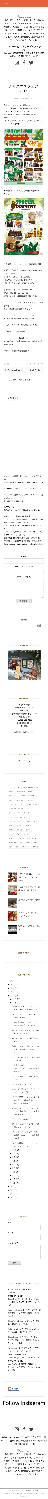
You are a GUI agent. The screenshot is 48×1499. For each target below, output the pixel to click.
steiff (11, 800)
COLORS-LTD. (13, 1292)
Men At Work (13, 1364)
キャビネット (33, 804)
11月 (14, 1002)
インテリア (30, 800)
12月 (14, 999)
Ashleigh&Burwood (30, 787)
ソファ (11, 817)
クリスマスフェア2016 (21, 1084)
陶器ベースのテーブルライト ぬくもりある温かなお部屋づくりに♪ (25, 1049)
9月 (13, 1153)
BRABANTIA (21, 791)
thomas (20, 800)
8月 (13, 1157)
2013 (12, 1193)
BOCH (11, 791)
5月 (13, 1168)
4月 (13, 1171)
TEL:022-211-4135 (33, 488)
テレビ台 (20, 830)
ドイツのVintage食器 (21, 1119)
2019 (12, 984)
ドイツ (28, 830)
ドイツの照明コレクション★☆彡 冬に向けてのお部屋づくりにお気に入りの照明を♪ (26, 1100)
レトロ (34, 838)
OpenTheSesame (15, 1310)
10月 (14, 1149)
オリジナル (12, 804)
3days (10, 1299)
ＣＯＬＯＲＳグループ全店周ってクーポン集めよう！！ (29, 890)
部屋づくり (25, 847)
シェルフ (29, 808)
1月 (13, 1182)
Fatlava (12, 796)
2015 (12, 1186)
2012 (12, 1197)
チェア (11, 825)
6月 (13, 1164)
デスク (11, 830)
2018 (12, 988)
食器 (16, 847)
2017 (12, 991)
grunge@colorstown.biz (14, 500)
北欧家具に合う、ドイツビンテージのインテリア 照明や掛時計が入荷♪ (25, 1068)
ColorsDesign (13, 1357)
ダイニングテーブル (15, 821)
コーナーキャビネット (16, 808)
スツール (12, 813)
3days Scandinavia (15, 1321)
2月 (13, 1179)
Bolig (10, 1329)
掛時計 (28, 842)
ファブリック (24, 838)
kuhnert (21, 796)
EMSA (30, 791)
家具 (21, 842)
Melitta (31, 796)
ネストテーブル (14, 834)
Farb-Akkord (13, 1348)
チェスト (20, 825)
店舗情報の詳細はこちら (24, 732)
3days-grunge (32, 1490)
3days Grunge (13, 1337)
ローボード (12, 842)
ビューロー (26, 834)
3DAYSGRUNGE (14, 787)
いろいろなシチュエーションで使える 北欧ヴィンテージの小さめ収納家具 (25, 1111)
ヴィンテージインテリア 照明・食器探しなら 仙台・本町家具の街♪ (25, 1135)
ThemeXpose (21, 1493)
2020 (12, 980)
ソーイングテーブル (24, 813)
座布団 (36, 842)
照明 (10, 847)
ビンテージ (12, 838)
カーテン (22, 804)
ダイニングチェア (22, 817)
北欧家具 (35, 847)
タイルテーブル (30, 821)
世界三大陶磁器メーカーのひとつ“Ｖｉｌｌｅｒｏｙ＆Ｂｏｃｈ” (29, 877)
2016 (12, 995)
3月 (13, 1175)
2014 (12, 1190)
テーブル (29, 825)
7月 (13, 1160)
